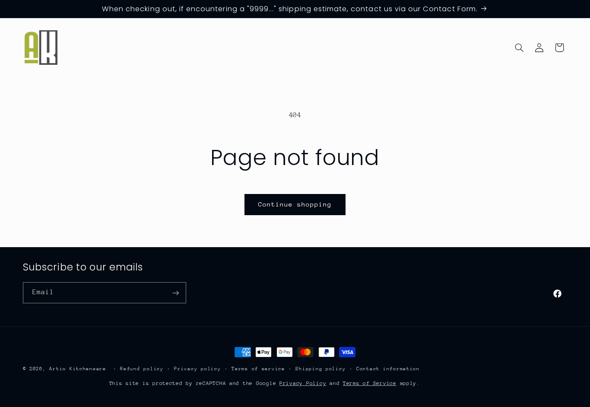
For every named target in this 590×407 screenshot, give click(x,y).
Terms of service (258, 369)
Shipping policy (320, 369)
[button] (519, 47)
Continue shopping (295, 204)
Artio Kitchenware (77, 369)
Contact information (388, 369)
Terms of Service (370, 383)
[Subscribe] (175, 292)
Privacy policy (197, 369)
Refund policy (142, 369)
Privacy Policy (302, 383)
